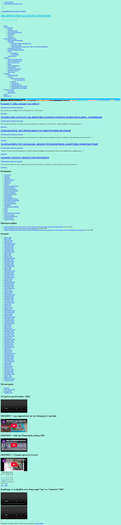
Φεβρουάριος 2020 (9, 317)
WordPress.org (8, 392)
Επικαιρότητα (8, 195)
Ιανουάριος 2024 (9, 272)
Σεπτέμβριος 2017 (9, 347)
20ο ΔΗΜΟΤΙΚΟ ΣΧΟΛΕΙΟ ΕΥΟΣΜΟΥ (26, 15)
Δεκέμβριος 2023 (9, 274)
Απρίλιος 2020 (8, 313)
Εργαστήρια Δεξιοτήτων (14, 48)
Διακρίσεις (7, 183)
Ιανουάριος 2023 (9, 283)
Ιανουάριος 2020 (9, 318)
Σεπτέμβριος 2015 (9, 374)
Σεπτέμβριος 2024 (9, 266)
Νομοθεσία (7, 205)
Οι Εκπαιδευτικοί (13, 31)
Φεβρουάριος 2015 (9, 379)
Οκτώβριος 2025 (9, 250)
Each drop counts (16, 45)
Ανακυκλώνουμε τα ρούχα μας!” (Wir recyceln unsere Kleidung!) (29, 46)
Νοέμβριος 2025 (9, 248)
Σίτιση (6, 208)
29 (7, 484)
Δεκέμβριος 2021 (9, 298)
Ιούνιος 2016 (8, 363)
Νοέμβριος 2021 (9, 299)
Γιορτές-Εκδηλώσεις (13, 65)
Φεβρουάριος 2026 (9, 244)
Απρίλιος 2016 (8, 366)
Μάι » (6, 485)
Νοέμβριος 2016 (9, 358)
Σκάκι (9, 64)
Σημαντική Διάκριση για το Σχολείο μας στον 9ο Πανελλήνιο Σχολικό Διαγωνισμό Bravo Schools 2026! (33, 227)
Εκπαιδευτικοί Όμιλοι (10, 194)
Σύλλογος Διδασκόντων (11, 216)
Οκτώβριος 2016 (9, 360)
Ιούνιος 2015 (8, 375)
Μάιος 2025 (7, 255)
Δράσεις (6, 58)
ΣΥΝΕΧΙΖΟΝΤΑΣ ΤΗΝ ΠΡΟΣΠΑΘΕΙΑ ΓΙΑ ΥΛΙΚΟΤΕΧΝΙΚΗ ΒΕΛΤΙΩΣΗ (36, 131)
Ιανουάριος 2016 (9, 369)
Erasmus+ (7, 73)
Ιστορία (10, 29)
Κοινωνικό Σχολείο (13, 70)
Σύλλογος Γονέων (9, 89)
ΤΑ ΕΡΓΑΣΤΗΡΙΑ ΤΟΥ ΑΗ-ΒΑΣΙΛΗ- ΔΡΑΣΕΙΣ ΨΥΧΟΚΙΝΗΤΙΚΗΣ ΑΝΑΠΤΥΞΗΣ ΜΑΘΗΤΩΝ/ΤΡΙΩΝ (49, 144)
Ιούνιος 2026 (8, 237)
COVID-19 (7, 175)
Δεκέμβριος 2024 (9, 261)
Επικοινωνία (7, 96)
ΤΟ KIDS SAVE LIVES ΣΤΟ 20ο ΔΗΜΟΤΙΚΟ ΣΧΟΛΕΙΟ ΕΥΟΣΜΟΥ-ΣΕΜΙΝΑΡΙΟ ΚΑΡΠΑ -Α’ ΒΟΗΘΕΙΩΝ (51, 117)
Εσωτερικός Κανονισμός (15, 32)
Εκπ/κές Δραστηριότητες (15, 61)
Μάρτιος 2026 (8, 242)
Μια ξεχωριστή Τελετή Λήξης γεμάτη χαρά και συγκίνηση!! (21, 228)
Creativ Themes (39, 523)
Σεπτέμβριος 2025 (9, 252)
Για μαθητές (14, 53)
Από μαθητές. (15, 54)
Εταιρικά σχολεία (16, 85)
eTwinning (11, 42)
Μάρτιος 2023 (8, 280)
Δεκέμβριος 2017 (9, 342)
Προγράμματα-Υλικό (10, 38)
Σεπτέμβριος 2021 (9, 302)
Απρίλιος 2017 (8, 350)
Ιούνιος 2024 (8, 267)
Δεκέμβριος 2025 (9, 247)
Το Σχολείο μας (8, 27)
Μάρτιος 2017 (8, 352)
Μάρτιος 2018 (8, 337)
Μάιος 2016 (7, 364)
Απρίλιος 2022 (8, 291)
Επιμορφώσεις (12, 67)
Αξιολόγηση (11, 34)
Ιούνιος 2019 (8, 325)
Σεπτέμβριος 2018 (9, 336)
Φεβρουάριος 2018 (9, 339)
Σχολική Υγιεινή (8, 218)
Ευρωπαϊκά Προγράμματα (15, 40)
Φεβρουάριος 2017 (9, 353)
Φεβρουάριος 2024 (9, 271)
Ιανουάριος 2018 (9, 340)
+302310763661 (9, 2)
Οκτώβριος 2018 (9, 334)
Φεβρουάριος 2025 (9, 258)
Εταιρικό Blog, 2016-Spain (19, 88)
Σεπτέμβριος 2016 (9, 361)
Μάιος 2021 (7, 306)
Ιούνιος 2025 (8, 253)
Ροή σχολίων (8, 391)
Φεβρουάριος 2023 (9, 282)
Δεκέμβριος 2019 (9, 320)
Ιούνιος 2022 (8, 290)
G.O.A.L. (10, 77)
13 (3, 480)
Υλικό (9, 51)
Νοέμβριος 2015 (9, 371)
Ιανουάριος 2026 (9, 245)
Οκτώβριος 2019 (9, 321)
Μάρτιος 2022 (8, 293)
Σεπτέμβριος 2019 (9, 323)
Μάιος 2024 (7, 269)
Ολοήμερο (11, 37)
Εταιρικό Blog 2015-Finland (19, 86)
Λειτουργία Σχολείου (10, 203)
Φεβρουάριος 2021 (9, 310)
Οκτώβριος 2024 (9, 264)
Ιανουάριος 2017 (9, 355)
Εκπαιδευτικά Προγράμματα (16, 50)
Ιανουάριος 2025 (9, 259)
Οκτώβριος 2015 (9, 372)
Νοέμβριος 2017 (9, 344)
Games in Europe (13, 75)
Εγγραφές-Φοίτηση (9, 187)
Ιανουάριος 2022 (9, 296)
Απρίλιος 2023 (8, 279)
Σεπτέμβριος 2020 (9, 312)
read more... (4, 113)
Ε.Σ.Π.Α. (10, 35)
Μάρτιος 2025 (8, 256)
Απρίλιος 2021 (8, 307)
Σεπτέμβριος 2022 (9, 288)
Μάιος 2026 (7, 239)
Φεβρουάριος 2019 (9, 329)
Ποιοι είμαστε (12, 92)
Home (6, 26)
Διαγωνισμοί (11, 72)
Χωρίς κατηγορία (18, 107)
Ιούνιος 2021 (8, 304)
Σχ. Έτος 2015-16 (20, 80)
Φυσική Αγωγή (12, 56)
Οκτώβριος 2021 (9, 301)
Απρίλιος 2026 (8, 240)
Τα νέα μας (11, 91)
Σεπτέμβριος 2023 (9, 277)
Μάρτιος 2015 (8, 377)
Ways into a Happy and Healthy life (21, 43)
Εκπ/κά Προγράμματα (10, 189)
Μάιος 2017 (7, 348)
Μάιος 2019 (7, 326)
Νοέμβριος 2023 (9, 275)
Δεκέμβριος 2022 (9, 285)
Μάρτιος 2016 (8, 367)
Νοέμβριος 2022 (9, 286)
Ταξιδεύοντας (15, 83)
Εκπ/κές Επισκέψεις (13, 62)
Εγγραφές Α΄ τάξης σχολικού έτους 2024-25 (20, 104)
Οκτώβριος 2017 (9, 345)
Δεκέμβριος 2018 (9, 333)
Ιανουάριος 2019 (9, 331)
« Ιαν (2, 485)
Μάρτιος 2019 (8, 328)
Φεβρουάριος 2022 (9, 294)
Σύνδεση (6, 388)
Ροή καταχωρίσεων (9, 389)
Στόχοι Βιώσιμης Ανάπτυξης (12, 213)
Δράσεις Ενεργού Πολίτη (15, 59)
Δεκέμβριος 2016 (9, 356)
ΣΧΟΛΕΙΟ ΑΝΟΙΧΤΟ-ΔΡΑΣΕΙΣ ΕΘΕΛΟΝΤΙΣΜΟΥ (25, 158)
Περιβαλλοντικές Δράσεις (11, 206)
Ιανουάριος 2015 (9, 380)
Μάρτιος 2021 (8, 309)
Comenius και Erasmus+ (15, 69)
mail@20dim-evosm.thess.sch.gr (13, 3)
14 (5, 480)
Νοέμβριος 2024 (9, 263)
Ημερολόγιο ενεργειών (17, 78)
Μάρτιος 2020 (8, 315)
